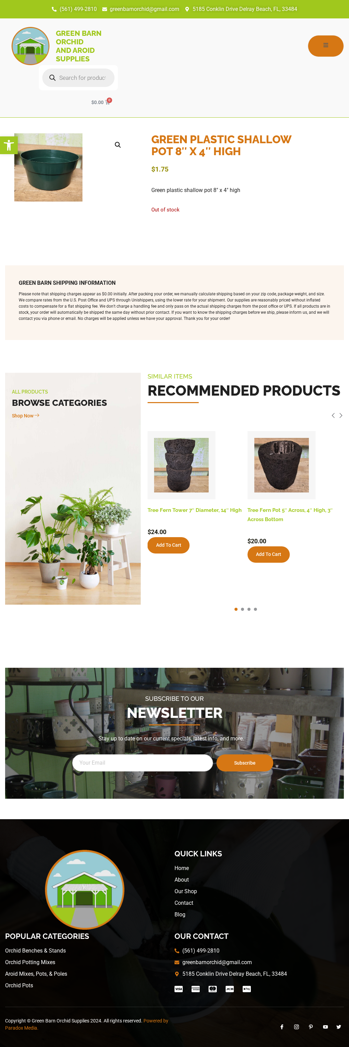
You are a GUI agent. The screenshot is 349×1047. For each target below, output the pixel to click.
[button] (9, 145)
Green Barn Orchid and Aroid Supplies (79, 46)
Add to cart (168, 545)
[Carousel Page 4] (255, 609)
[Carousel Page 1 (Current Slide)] (236, 609)
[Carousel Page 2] (242, 609)
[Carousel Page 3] (249, 609)
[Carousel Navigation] (246, 416)
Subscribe (245, 763)
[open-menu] (326, 46)
